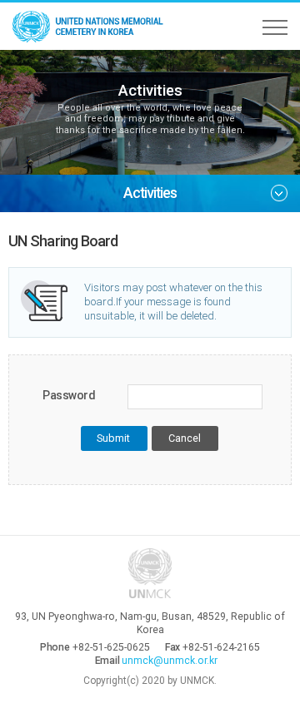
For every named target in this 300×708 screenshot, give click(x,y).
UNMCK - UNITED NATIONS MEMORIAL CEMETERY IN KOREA (91, 26)
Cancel (184, 438)
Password (69, 395)
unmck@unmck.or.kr (170, 660)
